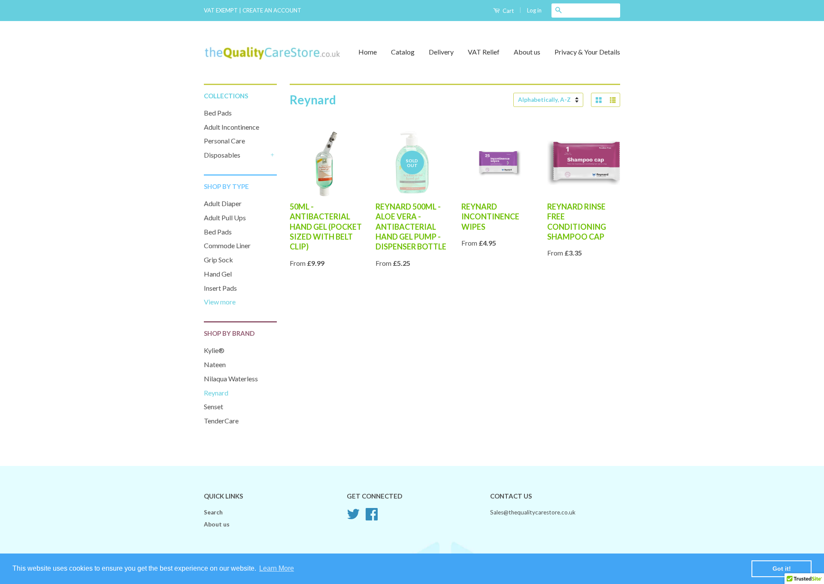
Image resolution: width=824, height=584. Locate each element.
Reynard (216, 393)
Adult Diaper (223, 203)
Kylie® (214, 350)
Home (367, 52)
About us (527, 52)
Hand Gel (218, 274)
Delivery (441, 52)
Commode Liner (227, 245)
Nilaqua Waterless (231, 378)
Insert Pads (220, 288)
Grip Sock (218, 259)
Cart (507, 10)
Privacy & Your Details (587, 52)
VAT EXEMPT (221, 10)
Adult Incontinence (231, 127)
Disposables (222, 155)
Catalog (403, 52)
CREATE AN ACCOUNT (271, 10)
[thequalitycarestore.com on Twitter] (353, 517)
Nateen (215, 364)
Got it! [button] (781, 568)
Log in (534, 10)
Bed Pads (218, 113)
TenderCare (221, 421)
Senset (213, 406)
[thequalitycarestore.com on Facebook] (371, 517)
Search (213, 512)
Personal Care (224, 141)
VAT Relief (484, 52)
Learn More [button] (276, 568)
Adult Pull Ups (225, 217)
